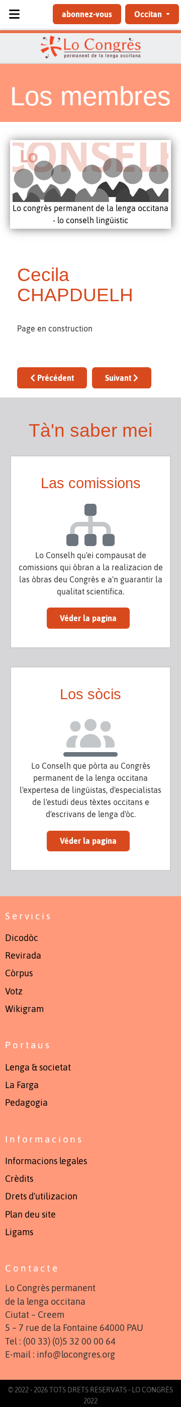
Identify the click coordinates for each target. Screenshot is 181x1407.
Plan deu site (30, 1215)
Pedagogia (26, 1103)
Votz (14, 991)
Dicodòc (21, 938)
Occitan (149, 14)
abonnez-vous (87, 14)
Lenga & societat (38, 1067)
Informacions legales (46, 1161)
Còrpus (19, 973)
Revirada (23, 956)
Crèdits (19, 1179)
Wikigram (24, 1009)
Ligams (19, 1232)
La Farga (22, 1085)
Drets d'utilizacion (41, 1196)
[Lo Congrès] (90, 46)
